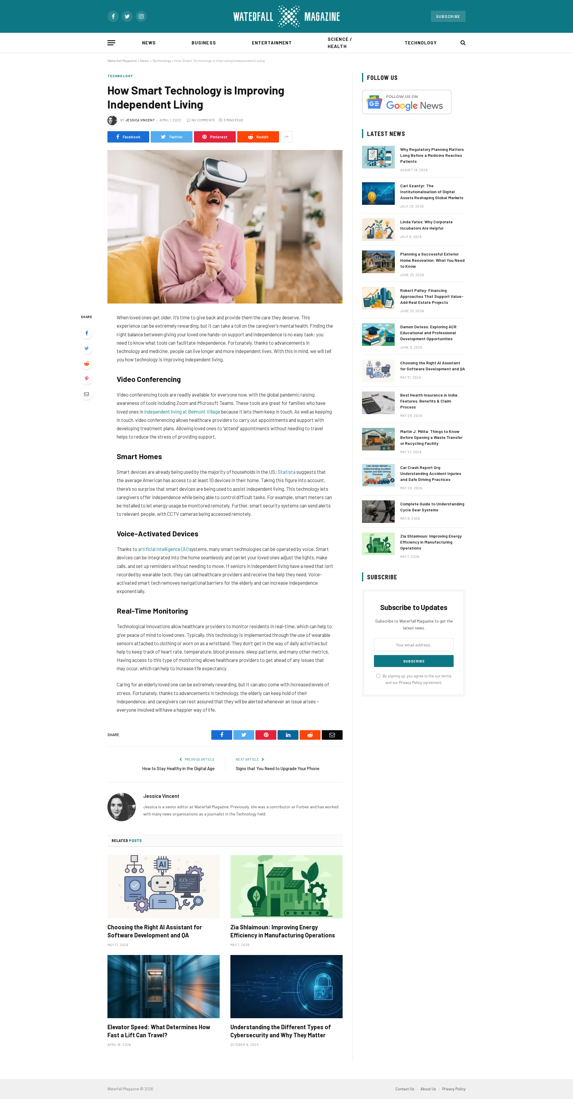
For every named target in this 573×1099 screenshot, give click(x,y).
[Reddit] (87, 363)
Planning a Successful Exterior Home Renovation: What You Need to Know (432, 259)
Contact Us (404, 1088)
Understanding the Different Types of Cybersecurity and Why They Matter (280, 1030)
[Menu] (111, 42)
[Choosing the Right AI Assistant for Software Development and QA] (163, 886)
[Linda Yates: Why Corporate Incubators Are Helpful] (378, 229)
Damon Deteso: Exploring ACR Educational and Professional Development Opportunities (428, 332)
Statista (286, 472)
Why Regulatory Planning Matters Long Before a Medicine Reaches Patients (432, 155)
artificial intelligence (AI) (163, 549)
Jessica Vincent (140, 120)
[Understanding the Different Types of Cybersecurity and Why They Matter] (286, 986)
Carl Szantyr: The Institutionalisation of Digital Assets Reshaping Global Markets (431, 191)
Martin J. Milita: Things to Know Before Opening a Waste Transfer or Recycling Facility (431, 437)
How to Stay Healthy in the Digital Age (178, 768)
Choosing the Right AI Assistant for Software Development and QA (154, 931)
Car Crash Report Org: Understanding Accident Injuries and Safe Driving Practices (430, 473)
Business (204, 42)
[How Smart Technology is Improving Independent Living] (225, 227)
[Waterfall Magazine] (286, 16)
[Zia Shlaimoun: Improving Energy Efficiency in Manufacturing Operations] (286, 886)
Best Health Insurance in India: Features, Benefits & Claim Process (429, 400)
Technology (421, 42)
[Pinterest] (87, 379)
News (149, 42)
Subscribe (448, 16)
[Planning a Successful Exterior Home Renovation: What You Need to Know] (378, 261)
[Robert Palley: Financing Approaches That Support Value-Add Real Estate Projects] (378, 298)
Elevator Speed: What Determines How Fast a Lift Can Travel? (158, 1030)
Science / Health (340, 42)
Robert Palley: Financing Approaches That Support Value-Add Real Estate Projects (431, 296)
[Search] (462, 42)
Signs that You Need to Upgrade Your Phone (277, 768)
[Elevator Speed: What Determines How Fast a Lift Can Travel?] (163, 986)
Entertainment (272, 42)
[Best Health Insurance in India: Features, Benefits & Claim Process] (378, 402)
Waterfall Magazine (122, 60)
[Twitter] (87, 348)
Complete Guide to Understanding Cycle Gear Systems (432, 506)
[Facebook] (87, 333)
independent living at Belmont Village (182, 411)
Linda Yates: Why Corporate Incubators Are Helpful (426, 224)
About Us (428, 1088)
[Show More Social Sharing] (286, 137)
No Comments (203, 120)
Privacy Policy (410, 682)
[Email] (87, 394)
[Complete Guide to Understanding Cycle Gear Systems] (378, 511)
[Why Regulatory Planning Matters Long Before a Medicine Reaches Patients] (378, 157)
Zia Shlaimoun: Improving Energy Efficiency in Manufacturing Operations (282, 931)
